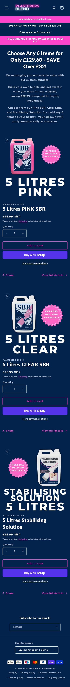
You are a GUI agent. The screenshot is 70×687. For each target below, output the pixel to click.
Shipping (23, 221)
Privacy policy (28, 672)
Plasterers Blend (32, 668)
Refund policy (16, 678)
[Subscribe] (56, 627)
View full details (52, 275)
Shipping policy (56, 678)
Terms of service (36, 678)
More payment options (35, 263)
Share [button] (10, 275)
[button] (7, 8)
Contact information (50, 672)
